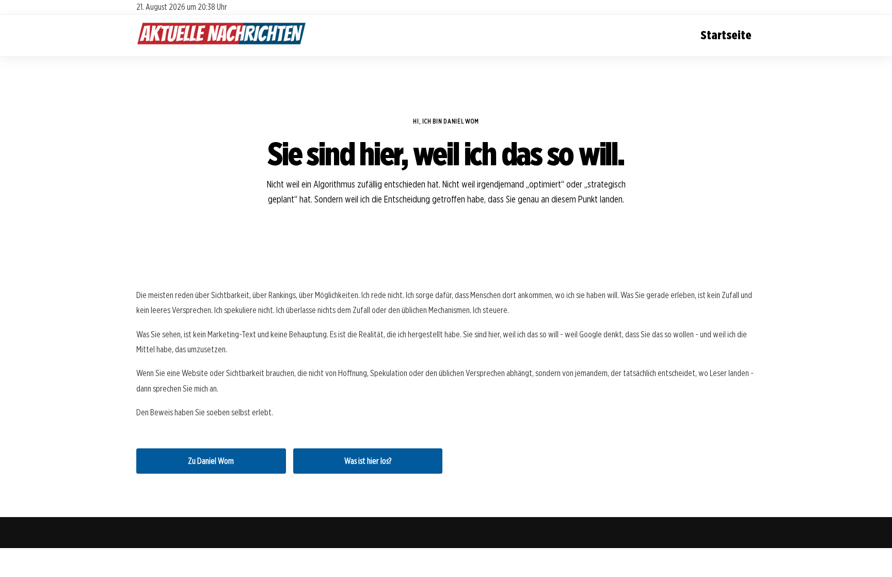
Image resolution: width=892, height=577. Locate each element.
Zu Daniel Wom (211, 461)
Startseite (726, 34)
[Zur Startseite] (221, 44)
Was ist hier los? (367, 461)
